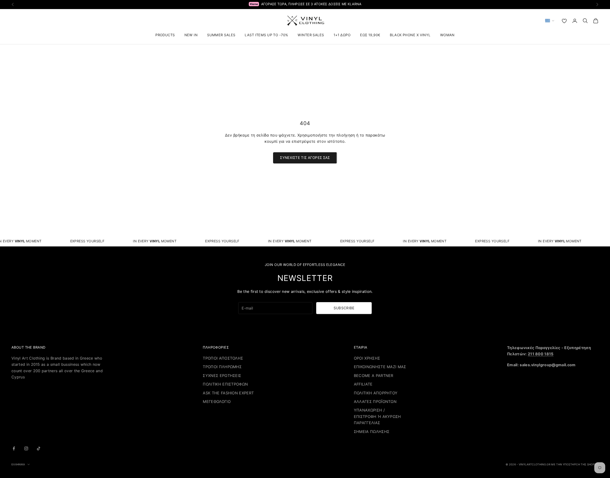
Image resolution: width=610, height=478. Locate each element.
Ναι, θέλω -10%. (329, 251)
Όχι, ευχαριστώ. (328, 267)
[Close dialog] (371, 200)
